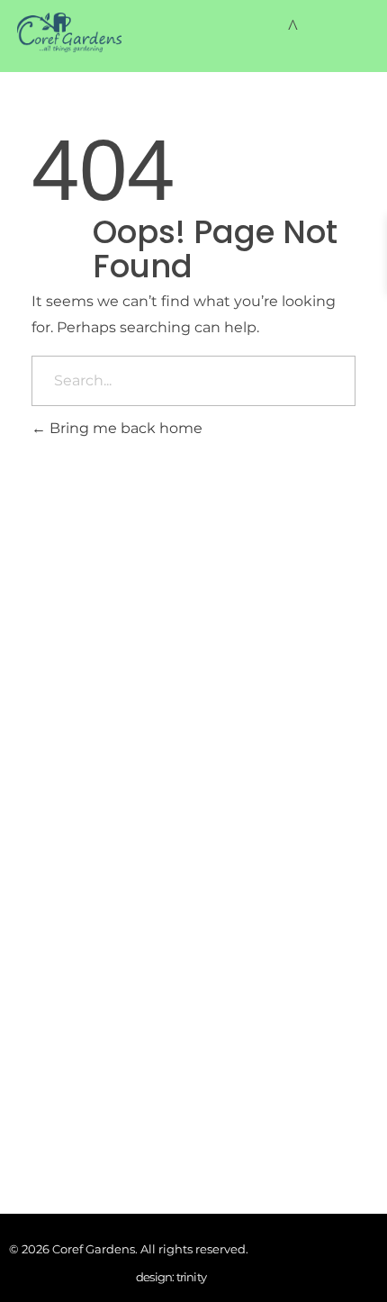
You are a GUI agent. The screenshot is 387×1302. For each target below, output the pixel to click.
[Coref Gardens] (69, 32)
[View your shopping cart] (293, 26)
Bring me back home (124, 428)
